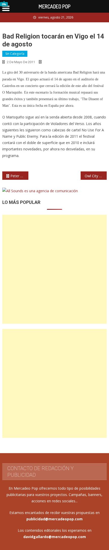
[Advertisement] (54, 269)
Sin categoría (14, 53)
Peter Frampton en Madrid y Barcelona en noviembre (19, 175)
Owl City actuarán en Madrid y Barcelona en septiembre (96, 175)
